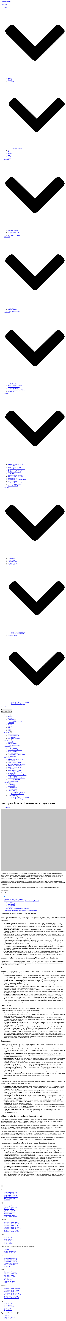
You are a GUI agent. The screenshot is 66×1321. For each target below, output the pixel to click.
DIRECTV (11, 150)
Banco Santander (12, 563)
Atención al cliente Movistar (11, 1227)
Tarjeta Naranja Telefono (11, 1230)
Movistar (10, 152)
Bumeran (10, 902)
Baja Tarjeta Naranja (9, 1215)
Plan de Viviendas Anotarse (15, 475)
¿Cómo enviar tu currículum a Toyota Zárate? (16, 908)
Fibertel (10, 80)
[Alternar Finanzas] (10, 783)
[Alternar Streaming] (10, 747)
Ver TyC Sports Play (9, 1198)
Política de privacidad (10, 1251)
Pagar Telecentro (8, 1239)
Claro (9, 156)
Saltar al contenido (6, 1)
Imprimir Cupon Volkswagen (15, 476)
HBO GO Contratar (13, 388)
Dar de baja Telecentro (10, 1206)
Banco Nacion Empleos (17, 633)
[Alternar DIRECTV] (11, 740)
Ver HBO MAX (12, 391)
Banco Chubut (11, 558)
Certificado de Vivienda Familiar (16, 482)
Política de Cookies (9, 1252)
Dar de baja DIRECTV (10, 1207)
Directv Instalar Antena (14, 311)
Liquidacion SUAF (13, 486)
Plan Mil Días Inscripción (14, 472)
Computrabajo (11, 904)
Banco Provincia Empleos (18, 704)
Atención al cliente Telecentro (12, 1222)
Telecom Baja (8, 1213)
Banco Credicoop (12, 561)
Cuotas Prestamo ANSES (14, 484)
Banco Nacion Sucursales (18, 632)
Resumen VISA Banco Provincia (20, 702)
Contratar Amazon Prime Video (16, 390)
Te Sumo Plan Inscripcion (15, 470)
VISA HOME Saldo (13, 466)
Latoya (8, 807)
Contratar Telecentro (13, 232)
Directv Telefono (12, 309)
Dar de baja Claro (9, 1209)
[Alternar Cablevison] (14, 720)
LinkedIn (10, 907)
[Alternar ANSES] (9, 758)
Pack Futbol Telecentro (14, 235)
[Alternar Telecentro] (11, 732)
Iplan (9, 155)
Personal (10, 153)
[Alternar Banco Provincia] (17, 796)
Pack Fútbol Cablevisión (10, 1194)
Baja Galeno (11, 473)
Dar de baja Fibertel (9, 1212)
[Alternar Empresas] (10, 715)
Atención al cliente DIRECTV (12, 1228)
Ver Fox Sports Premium (11, 1197)
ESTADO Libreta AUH (14, 481)
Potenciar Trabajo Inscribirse (15, 464)
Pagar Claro (7, 1242)
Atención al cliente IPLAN (11, 1224)
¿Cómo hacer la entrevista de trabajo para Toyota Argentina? (20, 910)
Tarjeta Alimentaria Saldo (14, 467)
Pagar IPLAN (8, 1237)
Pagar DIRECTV (9, 1240)
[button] (35, 43)
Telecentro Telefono (13, 230)
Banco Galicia (11, 560)
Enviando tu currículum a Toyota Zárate (15, 899)
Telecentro (10, 78)
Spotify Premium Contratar (15, 385)
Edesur (9, 158)
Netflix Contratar (12, 384)
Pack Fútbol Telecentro (10, 1192)
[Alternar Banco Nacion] (16, 791)
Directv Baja (11, 308)
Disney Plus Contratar (14, 387)
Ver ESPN (7, 1200)
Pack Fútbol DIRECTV (10, 1195)
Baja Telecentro (12, 233)
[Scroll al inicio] (2, 1186)
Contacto (6, 1249)
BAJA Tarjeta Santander (10, 1216)
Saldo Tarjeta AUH (13, 478)
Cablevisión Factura (16, 148)
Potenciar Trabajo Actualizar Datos (17, 479)
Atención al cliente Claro (11, 1225)
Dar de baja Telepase (9, 1210)
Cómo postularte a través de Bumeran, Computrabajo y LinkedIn (21, 901)
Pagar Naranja (8, 1243)
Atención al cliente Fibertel (11, 1231)
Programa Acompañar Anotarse (16, 469)
